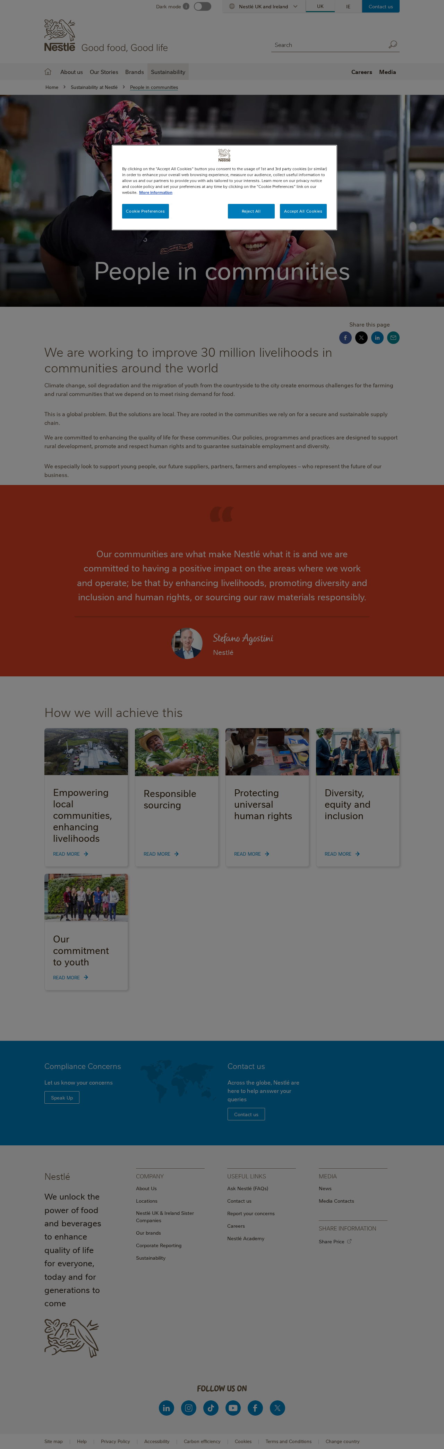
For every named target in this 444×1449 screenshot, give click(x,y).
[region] (224, 187)
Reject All (251, 211)
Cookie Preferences (145, 211)
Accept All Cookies (303, 211)
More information (155, 192)
